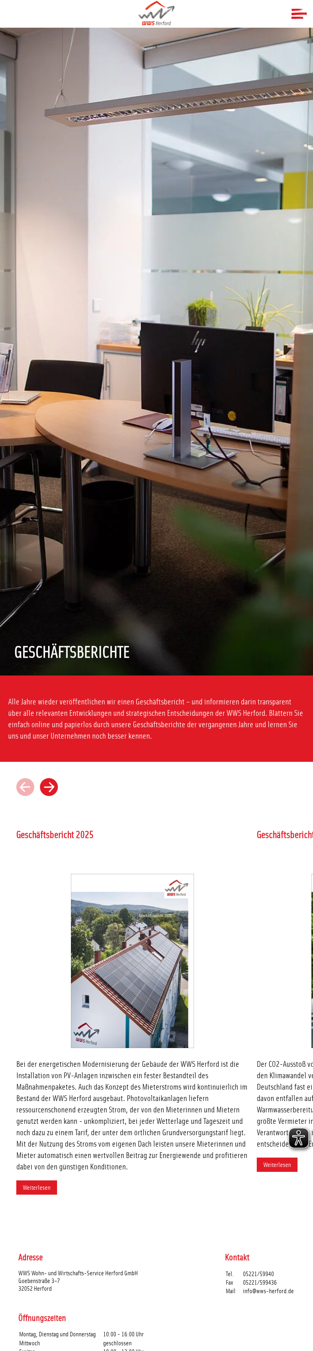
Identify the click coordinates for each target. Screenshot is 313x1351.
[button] (49, 787)
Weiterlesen (37, 1187)
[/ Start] (157, 13)
